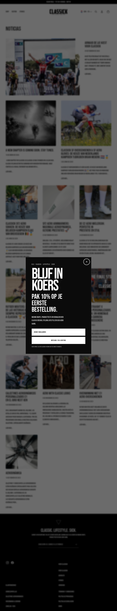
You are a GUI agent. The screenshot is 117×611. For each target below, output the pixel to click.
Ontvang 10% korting (58, 340)
